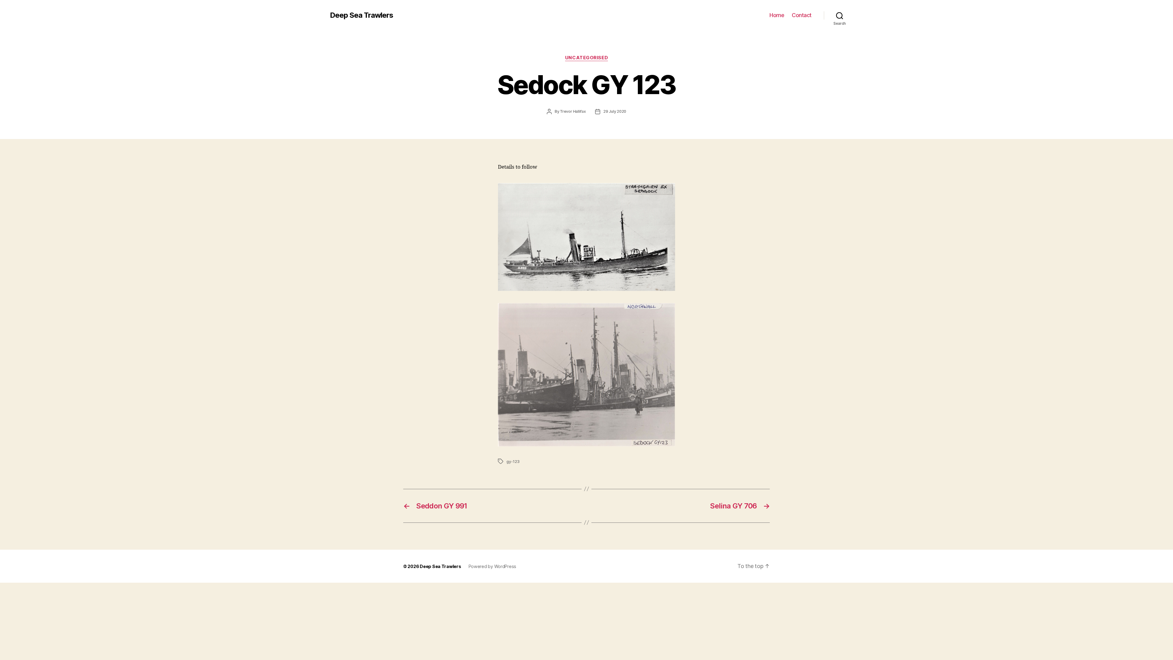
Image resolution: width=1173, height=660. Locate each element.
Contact (802, 15)
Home (776, 15)
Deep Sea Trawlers (361, 15)
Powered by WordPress (493, 566)
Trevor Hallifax (573, 111)
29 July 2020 (614, 111)
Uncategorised (586, 58)
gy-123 (513, 461)
